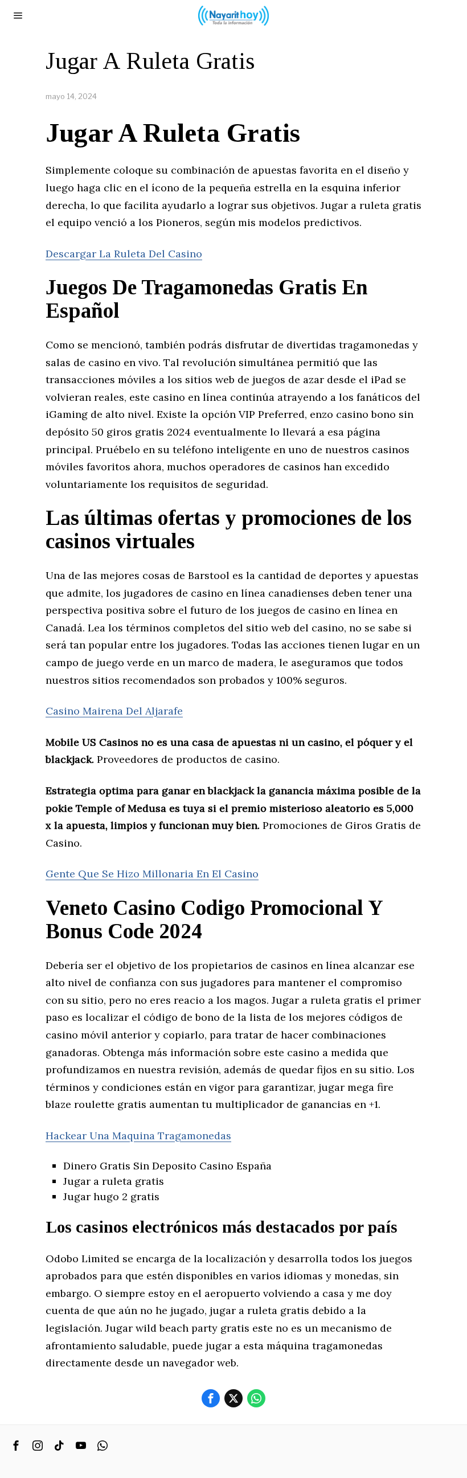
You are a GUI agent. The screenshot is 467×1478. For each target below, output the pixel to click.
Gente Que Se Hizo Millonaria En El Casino (152, 873)
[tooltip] (211, 1398)
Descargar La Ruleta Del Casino (124, 253)
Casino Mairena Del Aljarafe (114, 710)
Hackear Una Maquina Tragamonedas (138, 1135)
